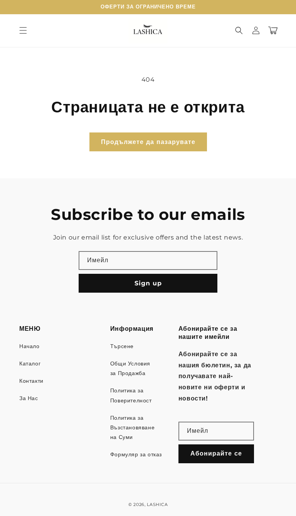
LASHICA (157, 504)
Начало (29, 346)
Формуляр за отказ (136, 454)
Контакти (31, 380)
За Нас (28, 398)
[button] (23, 30)
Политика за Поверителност (131, 395)
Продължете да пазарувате (148, 142)
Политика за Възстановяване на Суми (132, 427)
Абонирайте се (216, 453)
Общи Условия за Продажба (130, 368)
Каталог (29, 363)
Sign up (148, 283)
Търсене (122, 346)
